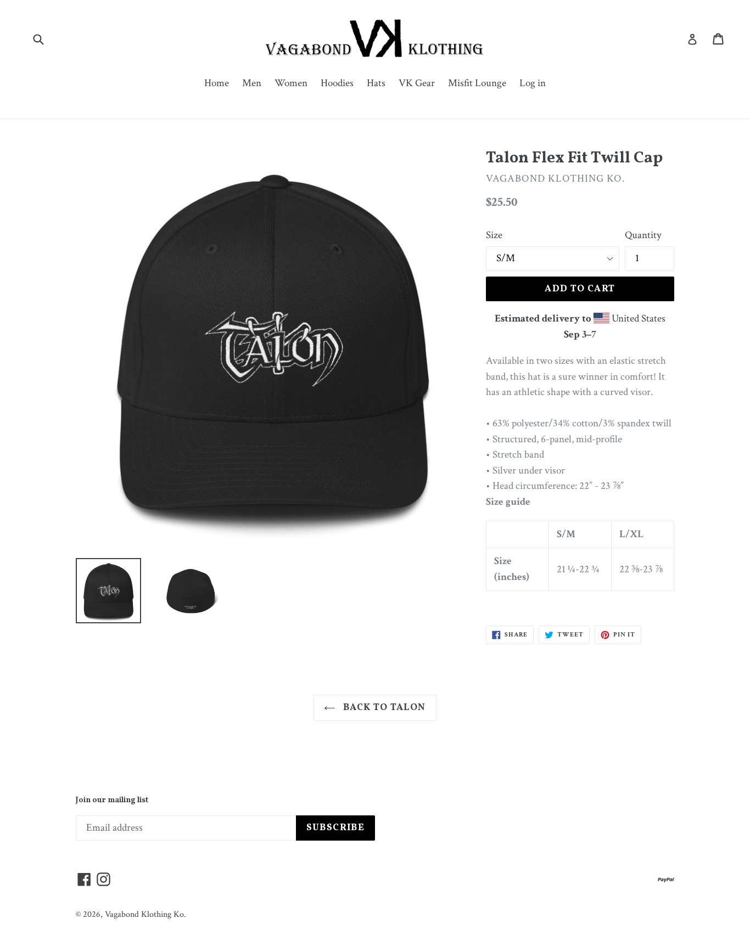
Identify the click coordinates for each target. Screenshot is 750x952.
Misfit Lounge (477, 83)
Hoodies (337, 83)
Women (291, 83)
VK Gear (417, 83)
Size (494, 235)
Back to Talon (383, 707)
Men (251, 83)
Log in (532, 83)
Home (216, 83)
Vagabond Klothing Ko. (145, 914)
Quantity (643, 235)
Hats (376, 83)
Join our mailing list (112, 800)
